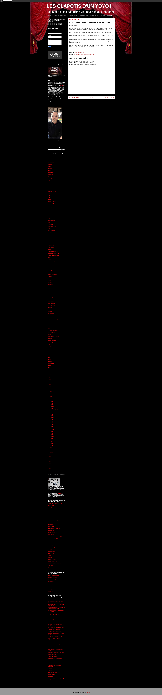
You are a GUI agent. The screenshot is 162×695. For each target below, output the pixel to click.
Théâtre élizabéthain (52, 344)
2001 (50, 470)
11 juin (52, 429)
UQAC (49, 355)
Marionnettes (50, 263)
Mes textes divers (94, 15)
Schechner (50, 317)
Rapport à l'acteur (51, 303)
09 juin (52, 431)
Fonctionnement (51, 236)
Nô (48, 278)
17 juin (52, 422)
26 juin (52, 406)
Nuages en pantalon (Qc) (53, 538)
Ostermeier (50, 282)
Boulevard (50, 178)
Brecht (49, 180)
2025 (50, 375)
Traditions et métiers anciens (53, 348)
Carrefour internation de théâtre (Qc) (55, 503)
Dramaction (50, 668)
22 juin (52, 415)
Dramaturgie (50, 224)
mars (51, 450)
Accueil (49, 15)
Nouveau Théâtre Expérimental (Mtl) (55, 536)
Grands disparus (51, 245)
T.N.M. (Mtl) (50, 555)
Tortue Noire (50, 346)
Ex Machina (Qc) (51, 515)
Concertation (50, 207)
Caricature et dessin (52, 191)
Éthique (49, 365)
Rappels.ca (60, 493)
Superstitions (50, 326)
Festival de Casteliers (52, 518)
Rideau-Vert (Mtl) (51, 553)
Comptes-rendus (51, 205)
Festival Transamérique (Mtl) (53, 520)
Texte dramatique (51, 332)
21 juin (52, 417)
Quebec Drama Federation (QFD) (54, 644)
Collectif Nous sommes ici (53, 507)
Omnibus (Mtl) (50, 540)
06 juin (52, 436)
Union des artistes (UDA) (53, 656)
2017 (50, 387)
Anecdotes (50, 164)
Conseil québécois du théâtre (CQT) (55, 636)
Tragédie (49, 350)
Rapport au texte (51, 301)
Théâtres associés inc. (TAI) (53, 654)
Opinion (49, 280)
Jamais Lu (50, 522)
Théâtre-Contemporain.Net (53, 683)
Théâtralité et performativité (53, 336)
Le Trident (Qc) (51, 530)
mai (51, 447)
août (51, 396)
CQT (48, 187)
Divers (49, 222)
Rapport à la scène (51, 305)
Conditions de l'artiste (52, 209)
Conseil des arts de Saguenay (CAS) (55, 629)
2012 (50, 459)
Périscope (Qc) (51, 544)
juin (51, 399)
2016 (50, 389)
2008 (50, 466)
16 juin (52, 424)
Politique (49, 288)
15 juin (52, 426)
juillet (51, 398)
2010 (50, 463)
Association (50, 168)
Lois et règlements (51, 261)
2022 (50, 381)
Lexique (49, 259)
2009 (50, 465)
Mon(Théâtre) (50, 676)
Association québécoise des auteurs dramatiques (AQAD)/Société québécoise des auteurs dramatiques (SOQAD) (56, 614)
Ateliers (49, 170)
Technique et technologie (53, 330)
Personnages (50, 284)
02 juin (52, 443)
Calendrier (50, 189)
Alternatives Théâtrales (52, 577)
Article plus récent (74, 97)
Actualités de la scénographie (53, 575)
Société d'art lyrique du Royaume (54, 319)
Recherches (50, 307)
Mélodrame (50, 272)
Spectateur (50, 321)
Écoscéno (50, 670)
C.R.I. (49, 185)
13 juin (52, 427)
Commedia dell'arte (51, 203)
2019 (50, 386)
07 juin (52, 434)
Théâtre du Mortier (51, 342)
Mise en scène (50, 267)
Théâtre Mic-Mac (51, 338)
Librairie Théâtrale (51, 674)
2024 (50, 377)
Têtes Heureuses (51, 353)
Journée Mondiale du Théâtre (53, 255)
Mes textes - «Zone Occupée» (107, 15)
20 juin (52, 419)
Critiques (49, 218)
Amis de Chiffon (51, 162)
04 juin (52, 439)
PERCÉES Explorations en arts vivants (55, 581)
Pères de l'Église (51, 297)
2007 (50, 468)
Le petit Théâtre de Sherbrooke (54, 528)
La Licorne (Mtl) (51, 526)
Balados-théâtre (51, 172)
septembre (52, 394)
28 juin (52, 404)
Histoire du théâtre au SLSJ (53, 253)
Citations (49, 199)
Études (49, 367)
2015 (50, 454)
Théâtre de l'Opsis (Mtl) (52, 561)
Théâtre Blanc (50, 557)
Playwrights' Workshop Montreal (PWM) (55, 641)
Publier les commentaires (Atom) (95, 101)
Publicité (49, 294)
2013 (50, 458)
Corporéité (50, 216)
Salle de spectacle (51, 315)
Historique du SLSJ (73, 15)
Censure (49, 193)
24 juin (52, 408)
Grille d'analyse (51, 247)
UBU (48, 567)
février (51, 452)
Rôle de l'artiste (51, 313)
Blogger (88, 692)
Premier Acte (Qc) (51, 547)
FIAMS (49, 228)
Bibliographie (50, 174)
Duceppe (49, 511)
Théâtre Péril (50, 565)
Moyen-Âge (91, 54)
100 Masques (77, 54)
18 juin (52, 420)
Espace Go (50, 513)
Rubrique (49, 309)
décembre (52, 391)
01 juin (52, 445)
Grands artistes (51, 243)
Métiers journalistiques (52, 274)
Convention (50, 214)
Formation (50, 238)
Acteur (49, 157)
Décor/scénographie (52, 226)
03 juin (52, 441)
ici (60, 85)
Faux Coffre (50, 232)
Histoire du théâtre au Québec (54, 251)
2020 (50, 384)
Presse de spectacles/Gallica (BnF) (55, 681)
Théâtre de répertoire (52, 340)
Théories (49, 334)
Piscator (49, 286)
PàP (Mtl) (49, 542)
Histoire (49, 249)
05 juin (52, 438)
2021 (50, 382)
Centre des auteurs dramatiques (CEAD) (56, 627)
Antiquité (49, 166)
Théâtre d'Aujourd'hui (52, 559)
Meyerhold (50, 265)
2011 (50, 461)
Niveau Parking (51, 534)
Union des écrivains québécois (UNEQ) (55, 658)
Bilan (49, 176)
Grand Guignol (50, 240)
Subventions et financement (53, 324)
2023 (50, 379)
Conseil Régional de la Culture (54, 211)
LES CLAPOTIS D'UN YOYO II (80, 6)
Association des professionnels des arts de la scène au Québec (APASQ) (56, 608)
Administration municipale (53, 160)
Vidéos (49, 357)
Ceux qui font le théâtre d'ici (60, 15)
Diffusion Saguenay (51, 220)
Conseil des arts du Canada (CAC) (54, 631)
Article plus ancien (109, 97)
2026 (50, 374)
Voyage (49, 359)
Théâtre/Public (50, 591)
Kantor (49, 257)
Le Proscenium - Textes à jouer (54, 672)
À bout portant (50, 361)
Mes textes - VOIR (84, 15)
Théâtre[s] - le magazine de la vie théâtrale (56, 589)
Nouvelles (50, 276)
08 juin (52, 433)
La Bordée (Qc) (51, 524)
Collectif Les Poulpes (52, 201)
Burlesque (50, 182)
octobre (51, 392)
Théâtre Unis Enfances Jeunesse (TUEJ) (56, 652)
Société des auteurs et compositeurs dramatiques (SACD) (55, 647)
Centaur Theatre (51, 505)
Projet (49, 292)
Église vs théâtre (51, 363)
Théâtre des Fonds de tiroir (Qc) (54, 563)
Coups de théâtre (51, 509)
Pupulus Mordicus (51, 551)
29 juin (52, 403)
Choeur (49, 197)
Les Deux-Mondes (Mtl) (52, 532)
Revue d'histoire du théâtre (53, 583)
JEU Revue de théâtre (52, 579)
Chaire (49, 195)
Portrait (49, 290)
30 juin (52, 401)
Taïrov (49, 328)
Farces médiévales (84, 54)
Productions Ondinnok (52, 549)
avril (51, 449)
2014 (50, 456)
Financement (50, 234)
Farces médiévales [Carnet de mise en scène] (55, 410)
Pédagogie (50, 299)
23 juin (52, 414)
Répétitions (50, 311)
